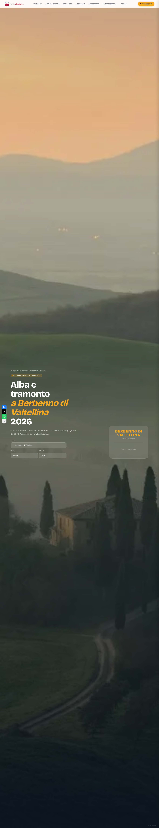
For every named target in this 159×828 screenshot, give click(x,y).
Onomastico (94, 4)
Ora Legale (80, 4)
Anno (41, 451)
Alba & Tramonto (52, 4)
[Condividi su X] (4, 411)
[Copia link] (4, 421)
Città (13, 440)
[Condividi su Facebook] (4, 407)
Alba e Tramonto (22, 371)
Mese (13, 451)
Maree (123, 4)
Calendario (37, 4)
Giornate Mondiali (110, 4)
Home (13, 371)
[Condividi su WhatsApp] (4, 416)
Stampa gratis (146, 4)
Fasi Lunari (67, 4)
